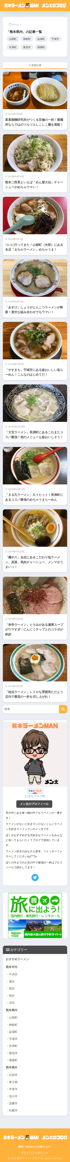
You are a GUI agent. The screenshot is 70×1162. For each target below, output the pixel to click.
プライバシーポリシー (34, 1153)
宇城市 (55, 38)
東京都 (13, 1082)
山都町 (13, 38)
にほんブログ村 (35, 796)
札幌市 (13, 1110)
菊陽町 (41, 47)
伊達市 (13, 1089)
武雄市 (13, 1075)
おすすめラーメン (17, 959)
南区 (12, 995)
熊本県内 (11, 1010)
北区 (12, 1002)
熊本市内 (11, 966)
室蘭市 (13, 1103)
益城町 (41, 38)
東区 (12, 981)
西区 (12, 988)
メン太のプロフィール (34, 803)
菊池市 (27, 47)
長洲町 (13, 47)
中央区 (13, 974)
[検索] (63, 709)
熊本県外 (11, 1067)
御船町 (27, 38)
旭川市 (13, 1096)
